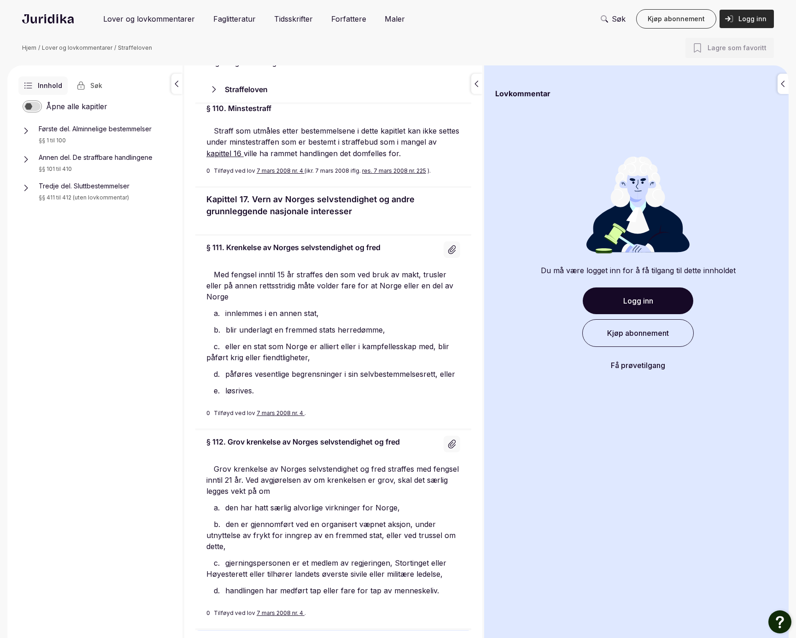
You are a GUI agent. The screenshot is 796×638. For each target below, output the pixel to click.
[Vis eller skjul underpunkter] (25, 130)
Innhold (50, 85)
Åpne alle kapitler (76, 106)
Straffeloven (135, 47)
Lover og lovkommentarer (149, 18)
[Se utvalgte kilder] (452, 249)
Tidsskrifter (293, 18)
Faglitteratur (234, 18)
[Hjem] (48, 18)
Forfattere (348, 18)
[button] (176, 84)
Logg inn (752, 19)
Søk (619, 18)
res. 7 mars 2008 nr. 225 (394, 170)
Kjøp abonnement (676, 19)
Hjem (29, 47)
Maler (395, 18)
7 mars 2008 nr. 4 (280, 170)
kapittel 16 (225, 153)
